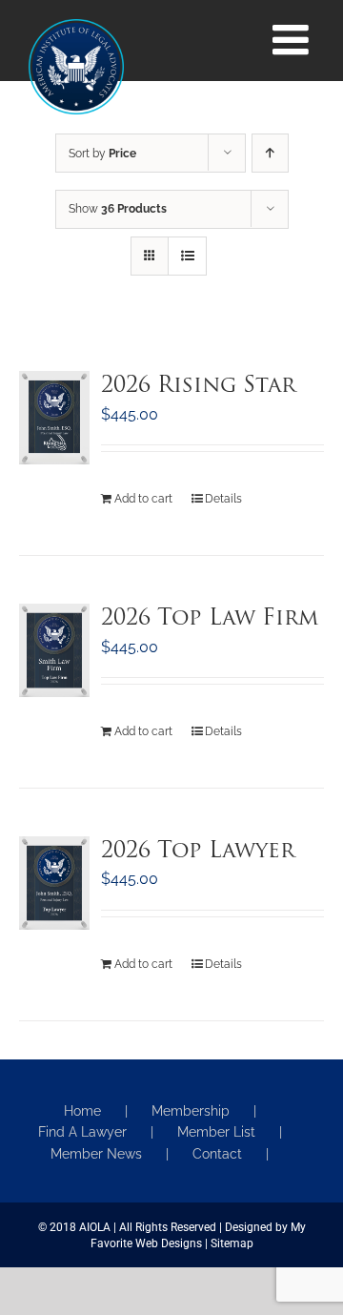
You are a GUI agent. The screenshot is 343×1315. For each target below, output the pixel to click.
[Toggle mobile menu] (293, 40)
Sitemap (232, 1243)
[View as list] (187, 256)
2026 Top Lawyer (197, 852)
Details (223, 498)
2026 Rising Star (198, 387)
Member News (96, 1153)
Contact (217, 1153)
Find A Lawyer (82, 1132)
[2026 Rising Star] (54, 417)
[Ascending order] (270, 153)
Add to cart (143, 498)
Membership (190, 1111)
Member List (216, 1132)
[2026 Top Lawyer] (54, 883)
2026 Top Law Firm (209, 619)
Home (82, 1111)
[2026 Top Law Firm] (54, 650)
